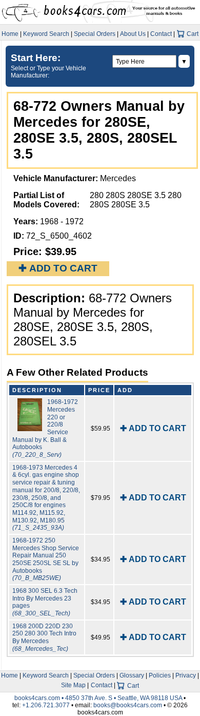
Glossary (131, 675)
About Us (133, 33)
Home (10, 33)
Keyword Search (46, 33)
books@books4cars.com (127, 705)
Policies (160, 675)
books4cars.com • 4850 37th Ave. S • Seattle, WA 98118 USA (99, 698)
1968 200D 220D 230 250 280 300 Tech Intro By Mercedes (44, 637)
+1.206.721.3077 (46, 705)
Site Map (73, 685)
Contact (161, 33)
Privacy (185, 675)
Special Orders (94, 33)
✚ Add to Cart (57, 268)
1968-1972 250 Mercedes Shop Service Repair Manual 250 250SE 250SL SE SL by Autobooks (45, 559)
